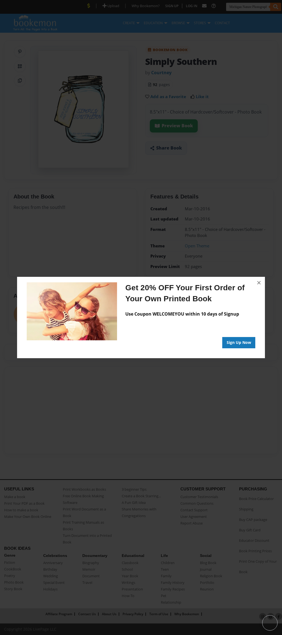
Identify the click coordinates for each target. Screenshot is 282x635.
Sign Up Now (239, 342)
